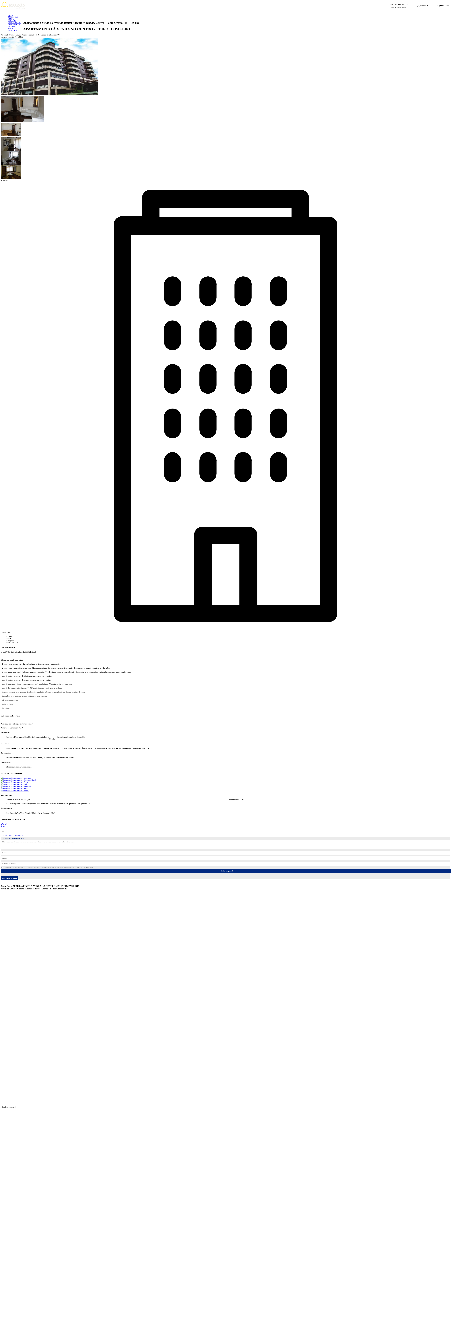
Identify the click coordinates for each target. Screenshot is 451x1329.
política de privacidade (85, 867)
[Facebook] (443, 14)
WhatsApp (5, 824)
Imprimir (4, 835)
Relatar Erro (18, 835)
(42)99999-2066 (443, 6)
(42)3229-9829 (422, 6)
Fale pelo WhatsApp (9, 878)
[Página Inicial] (13, 5)
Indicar (10, 835)
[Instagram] (445, 14)
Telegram (4, 826)
